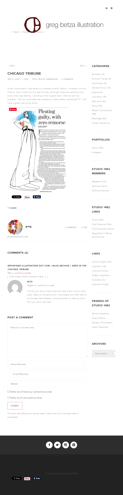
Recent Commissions (33, 32)
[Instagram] (65, 445)
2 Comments (67, 79)
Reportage (97, 118)
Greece (95, 92)
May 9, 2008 (14, 79)
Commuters (97, 83)
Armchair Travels (100, 79)
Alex (30, 281)
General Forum (99, 88)
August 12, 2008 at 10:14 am (40, 285)
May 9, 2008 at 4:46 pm (19, 273)
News (16, 32)
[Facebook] (49, 445)
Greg (26, 79)
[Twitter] (57, 445)
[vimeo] (73, 445)
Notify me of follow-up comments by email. (31, 392)
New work (97, 101)
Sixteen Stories (99, 123)
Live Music (97, 97)
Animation (97, 74)
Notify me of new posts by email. (26, 398)
